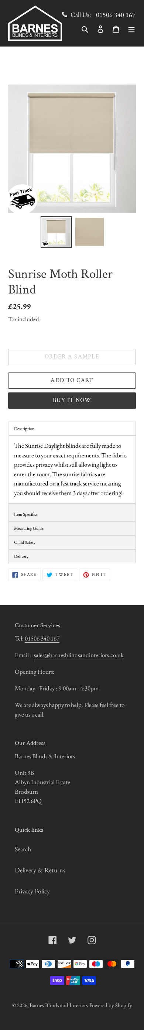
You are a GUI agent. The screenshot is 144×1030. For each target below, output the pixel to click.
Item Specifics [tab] (26, 514)
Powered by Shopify (110, 1005)
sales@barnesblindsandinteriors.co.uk (79, 655)
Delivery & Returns (40, 870)
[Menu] (131, 28)
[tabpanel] (72, 469)
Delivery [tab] (21, 556)
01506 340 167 (116, 14)
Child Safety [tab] (24, 542)
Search (23, 849)
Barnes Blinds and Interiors (59, 1005)
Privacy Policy (32, 891)
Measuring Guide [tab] (29, 528)
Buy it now (72, 400)
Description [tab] (24, 429)
